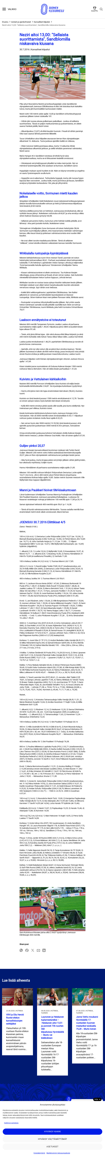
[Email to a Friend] (38, 950)
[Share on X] (32, 950)
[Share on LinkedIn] (44, 950)
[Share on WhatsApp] (21, 950)
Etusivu (5, 22)
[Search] (101, 9)
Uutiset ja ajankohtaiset (21, 22)
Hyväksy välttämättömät (52, 1139)
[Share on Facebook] (27, 950)
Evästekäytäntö (39, 1153)
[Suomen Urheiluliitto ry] (52, 9)
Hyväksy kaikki (52, 1131)
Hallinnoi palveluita (11, 1123)
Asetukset (52, 1146)
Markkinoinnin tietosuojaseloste (58, 1153)
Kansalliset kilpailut (42, 22)
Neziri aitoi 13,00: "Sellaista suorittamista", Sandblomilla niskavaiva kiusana (33, 25)
